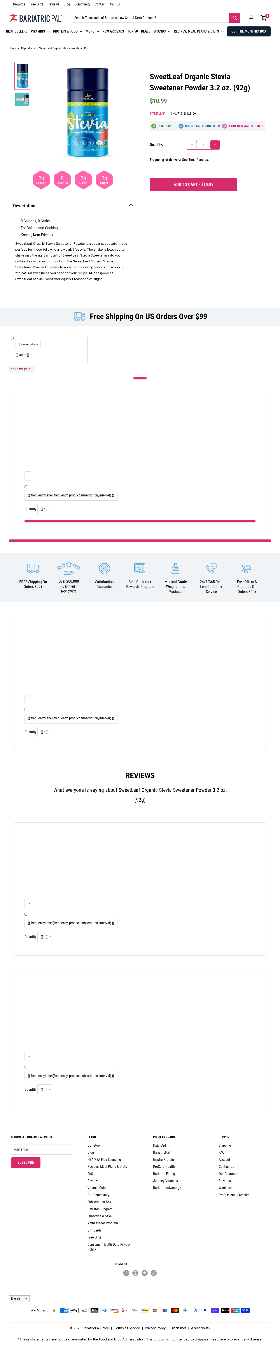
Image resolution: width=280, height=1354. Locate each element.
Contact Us (226, 1167)
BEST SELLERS (17, 31)
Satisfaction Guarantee (104, 584)
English (15, 1298)
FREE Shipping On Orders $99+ (33, 584)
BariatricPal (161, 1152)
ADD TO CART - (194, 184)
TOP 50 (132, 31)
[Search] (234, 18)
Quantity (30, 509)
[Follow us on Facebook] (126, 1273)
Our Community (98, 1195)
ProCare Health (164, 1167)
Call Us (115, 4)
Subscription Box (99, 1202)
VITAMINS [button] (38, 31)
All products (28, 48)
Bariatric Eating (164, 1174)
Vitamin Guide (97, 1188)
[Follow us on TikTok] (154, 1273)
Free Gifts (36, 4)
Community (82, 4)
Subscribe (29, 1162)
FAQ (90, 1174)
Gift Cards (95, 1230)
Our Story (94, 1145)
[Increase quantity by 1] (214, 144)
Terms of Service (127, 1328)
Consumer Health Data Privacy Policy (109, 1246)
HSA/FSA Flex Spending (104, 1160)
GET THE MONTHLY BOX (248, 31)
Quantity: (156, 145)
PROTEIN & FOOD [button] (65, 31)
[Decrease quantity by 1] (191, 144)
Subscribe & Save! (100, 1216)
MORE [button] (90, 31)
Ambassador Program (103, 1223)
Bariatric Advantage (167, 1188)
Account (224, 1160)
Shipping (225, 1145)
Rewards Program (100, 1209)
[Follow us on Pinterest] (145, 1273)
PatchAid (159, 1145)
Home (12, 48)
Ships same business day (203, 126)
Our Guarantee (229, 1174)
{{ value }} (22, 355)
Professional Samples (234, 1195)
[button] (251, 18)
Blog (67, 4)
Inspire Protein (163, 1160)
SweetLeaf (157, 113)
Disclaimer (178, 1328)
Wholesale (226, 1188)
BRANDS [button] (160, 31)
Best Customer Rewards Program (140, 584)
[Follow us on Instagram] (135, 1273)
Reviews (53, 4)
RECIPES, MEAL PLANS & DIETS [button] (196, 31)
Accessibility (200, 1328)
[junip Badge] (140, 1280)
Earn (246, 126)
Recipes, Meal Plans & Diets (107, 1167)
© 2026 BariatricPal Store (89, 1328)
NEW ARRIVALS (113, 31)
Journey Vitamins (165, 1181)
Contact (100, 4)
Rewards (19, 4)
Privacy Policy (155, 1328)
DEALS (145, 31)
